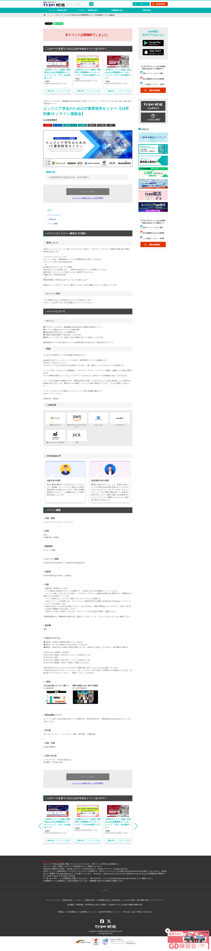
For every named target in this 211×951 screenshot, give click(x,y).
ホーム (48, 900)
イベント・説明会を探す (58, 10)
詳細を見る (51, 91)
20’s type (126, 912)
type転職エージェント (87, 912)
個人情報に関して (144, 900)
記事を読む (147, 10)
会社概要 (70, 905)
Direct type (147, 912)
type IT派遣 (136, 912)
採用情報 (79, 905)
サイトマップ (158, 900)
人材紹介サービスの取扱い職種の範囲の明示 (125, 905)
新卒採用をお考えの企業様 (95, 905)
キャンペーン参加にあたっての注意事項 (87, 198)
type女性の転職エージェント (110, 912)
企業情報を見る (117, 10)
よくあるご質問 (129, 900)
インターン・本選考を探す (87, 10)
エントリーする (64, 91)
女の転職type (72, 912)
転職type (61, 912)
